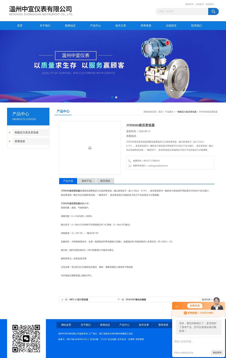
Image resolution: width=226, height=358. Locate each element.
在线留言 (200, 4)
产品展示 (169, 112)
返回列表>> (207, 299)
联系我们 (210, 4)
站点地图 (112, 339)
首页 (19, 25)
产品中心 (95, 25)
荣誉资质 (146, 25)
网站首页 (66, 325)
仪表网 (131, 339)
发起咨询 (217, 352)
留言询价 (105, 181)
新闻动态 (70, 25)
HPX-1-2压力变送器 (79, 299)
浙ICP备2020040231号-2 (78, 339)
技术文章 (120, 25)
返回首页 (189, 4)
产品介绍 (68, 181)
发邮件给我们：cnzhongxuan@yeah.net (150, 165)
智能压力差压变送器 (26, 132)
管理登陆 (139, 339)
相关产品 (87, 181)
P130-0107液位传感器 (136, 299)
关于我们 (45, 25)
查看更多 (20, 141)
